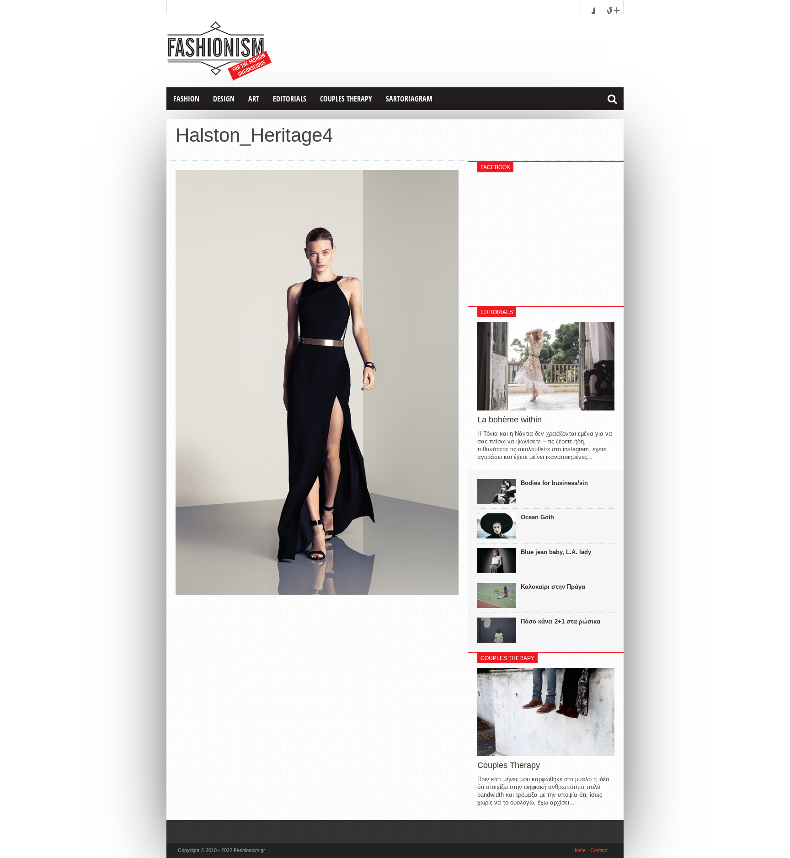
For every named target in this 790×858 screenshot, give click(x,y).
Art (253, 99)
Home (579, 850)
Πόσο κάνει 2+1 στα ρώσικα (560, 621)
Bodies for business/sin (554, 483)
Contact (599, 850)
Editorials (289, 99)
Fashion (186, 99)
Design (224, 99)
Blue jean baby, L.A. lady (556, 552)
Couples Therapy (346, 99)
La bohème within (509, 419)
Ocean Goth (537, 517)
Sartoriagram (409, 99)
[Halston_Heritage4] (317, 592)
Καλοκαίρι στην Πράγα (553, 586)
